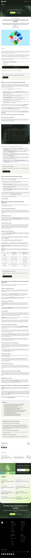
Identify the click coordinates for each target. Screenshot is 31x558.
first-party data (10, 333)
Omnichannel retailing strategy (5, 245)
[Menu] (29, 1)
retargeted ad (26, 104)
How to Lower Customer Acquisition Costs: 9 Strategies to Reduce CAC (14, 411)
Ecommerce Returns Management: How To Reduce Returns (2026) (7, 493)
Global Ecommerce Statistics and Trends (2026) (22, 493)
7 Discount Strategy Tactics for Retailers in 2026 (7, 488)
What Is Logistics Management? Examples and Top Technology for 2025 (14, 404)
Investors (12, 528)
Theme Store (23, 525)
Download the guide (6, 171)
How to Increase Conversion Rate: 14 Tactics (22, 481)
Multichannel (3, 248)
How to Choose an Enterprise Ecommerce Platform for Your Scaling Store (7, 458)
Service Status (23, 541)
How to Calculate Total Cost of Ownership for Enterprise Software (19, 457)
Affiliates (22, 530)
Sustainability (13, 531)
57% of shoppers (14, 186)
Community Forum (23, 538)
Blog (11, 536)
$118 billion (6, 149)
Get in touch (26, 1)
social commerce (20, 148)
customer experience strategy (10, 232)
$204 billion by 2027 (11, 155)
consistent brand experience (17, 218)
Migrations (28, 455)
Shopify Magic (3, 317)
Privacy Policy (13, 551)
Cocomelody (3, 387)
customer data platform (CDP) (19, 91)
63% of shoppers (6, 355)
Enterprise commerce (4, 455)
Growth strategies (18, 496)
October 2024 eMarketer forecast (19, 160)
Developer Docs (23, 523)
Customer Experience (17, 18)
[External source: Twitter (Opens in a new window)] (4, 447)
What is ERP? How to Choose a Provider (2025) (10, 406)
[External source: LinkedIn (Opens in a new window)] (6, 447)
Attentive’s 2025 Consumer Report (23, 326)
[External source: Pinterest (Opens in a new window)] (13, 554)
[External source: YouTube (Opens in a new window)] (5, 554)
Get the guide (5, 77)
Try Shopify (18, 12)
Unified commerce (10, 108)
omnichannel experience (11, 397)
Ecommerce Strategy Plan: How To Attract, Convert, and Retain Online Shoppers (15, 410)
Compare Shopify (13, 538)
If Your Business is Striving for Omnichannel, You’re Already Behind (14, 114)
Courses (12, 541)
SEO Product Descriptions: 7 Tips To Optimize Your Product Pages (22, 498)
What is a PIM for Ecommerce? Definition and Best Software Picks (13, 405)
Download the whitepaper (7, 276)
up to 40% (11, 189)
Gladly (3, 308)
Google (2, 298)
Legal (8, 551)
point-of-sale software (11, 297)
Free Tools (12, 543)
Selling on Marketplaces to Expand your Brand (10, 412)
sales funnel (7, 238)
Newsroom (12, 530)
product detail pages (14, 293)
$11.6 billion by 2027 (12, 151)
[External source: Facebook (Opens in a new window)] (2, 447)
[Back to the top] (2, 523)
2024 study (16, 153)
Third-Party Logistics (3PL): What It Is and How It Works (23, 488)
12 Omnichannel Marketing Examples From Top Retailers (12, 409)
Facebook (6, 298)
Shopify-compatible (10, 307)
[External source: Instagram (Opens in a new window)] (7, 554)
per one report (13, 179)
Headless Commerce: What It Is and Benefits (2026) (7, 482)
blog (12, 18)
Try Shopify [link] (15, 67)
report (9, 346)
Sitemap (18, 551)
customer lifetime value (15, 380)
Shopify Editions (13, 525)
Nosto (15, 334)
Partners (22, 528)
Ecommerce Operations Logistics (6, 491)
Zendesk (5, 308)
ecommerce (23, 105)
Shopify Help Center (24, 536)
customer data (5, 302)
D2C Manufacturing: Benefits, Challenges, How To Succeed (12, 415)
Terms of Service (3, 551)
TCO (14, 455)
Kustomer (9, 308)
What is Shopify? (13, 523)
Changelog (12, 544)
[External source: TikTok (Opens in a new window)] (9, 554)
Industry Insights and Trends (20, 491)
